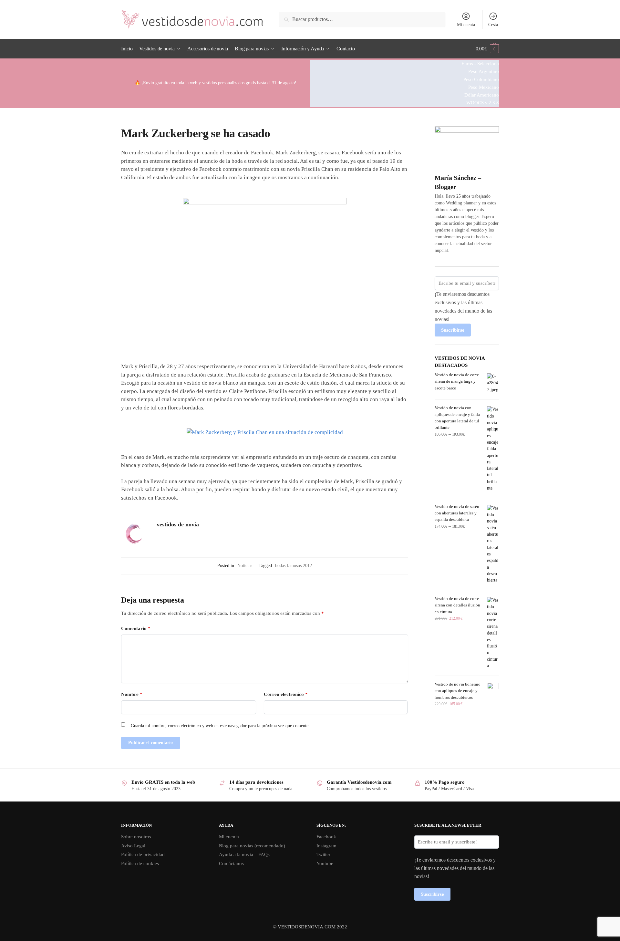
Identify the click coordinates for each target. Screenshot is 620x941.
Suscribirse (452, 330)
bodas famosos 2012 (293, 565)
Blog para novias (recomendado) (252, 845)
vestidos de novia (178, 524)
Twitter (323, 854)
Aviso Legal (133, 845)
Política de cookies (140, 863)
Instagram (326, 845)
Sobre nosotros (136, 836)
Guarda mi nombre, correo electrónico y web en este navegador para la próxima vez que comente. (220, 725)
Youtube (324, 863)
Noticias (244, 565)
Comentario (135, 628)
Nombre (131, 694)
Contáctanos (231, 863)
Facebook (326, 836)
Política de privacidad (143, 854)
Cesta (493, 24)
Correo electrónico (286, 694)
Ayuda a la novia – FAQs (244, 854)
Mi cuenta (466, 24)
